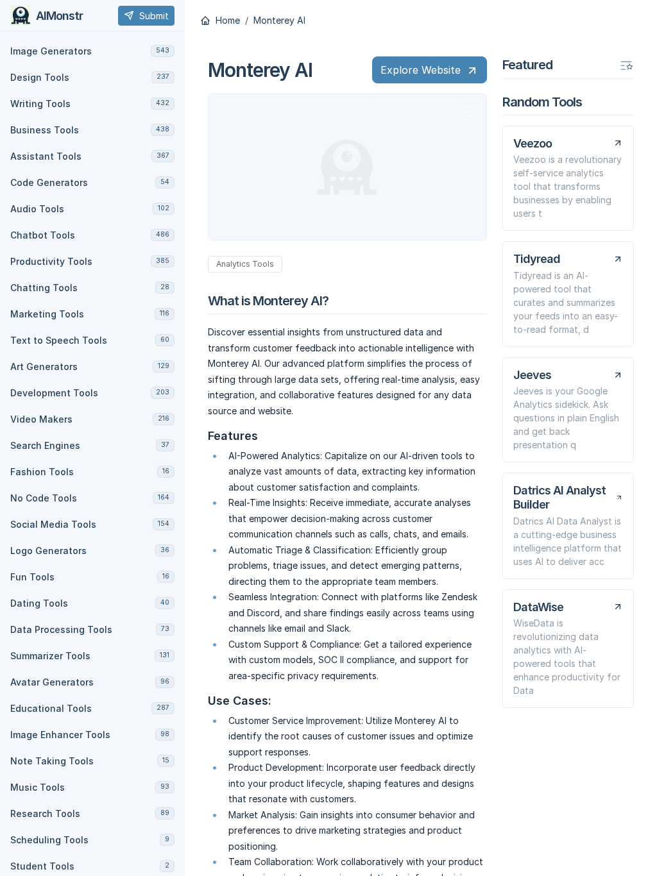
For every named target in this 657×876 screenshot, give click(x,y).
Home (226, 20)
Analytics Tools (245, 264)
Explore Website (420, 69)
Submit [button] (154, 15)
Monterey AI (279, 20)
